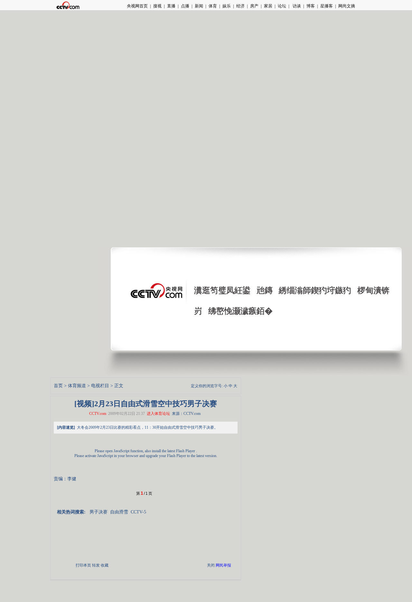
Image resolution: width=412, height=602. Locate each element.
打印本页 (83, 565)
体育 (213, 6)
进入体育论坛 (158, 413)
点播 (185, 6)
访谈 (296, 6)
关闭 (211, 565)
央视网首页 (137, 6)
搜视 (157, 6)
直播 (171, 6)
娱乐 (226, 6)
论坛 (282, 6)
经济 (240, 6)
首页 (58, 385)
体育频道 (77, 385)
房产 (254, 6)
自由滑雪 (119, 512)
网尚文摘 (346, 6)
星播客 (326, 6)
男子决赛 (98, 512)
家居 (268, 6)
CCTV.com (97, 413)
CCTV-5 (138, 512)
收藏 (104, 565)
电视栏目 (100, 385)
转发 (96, 565)
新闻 (199, 6)
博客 (310, 6)
